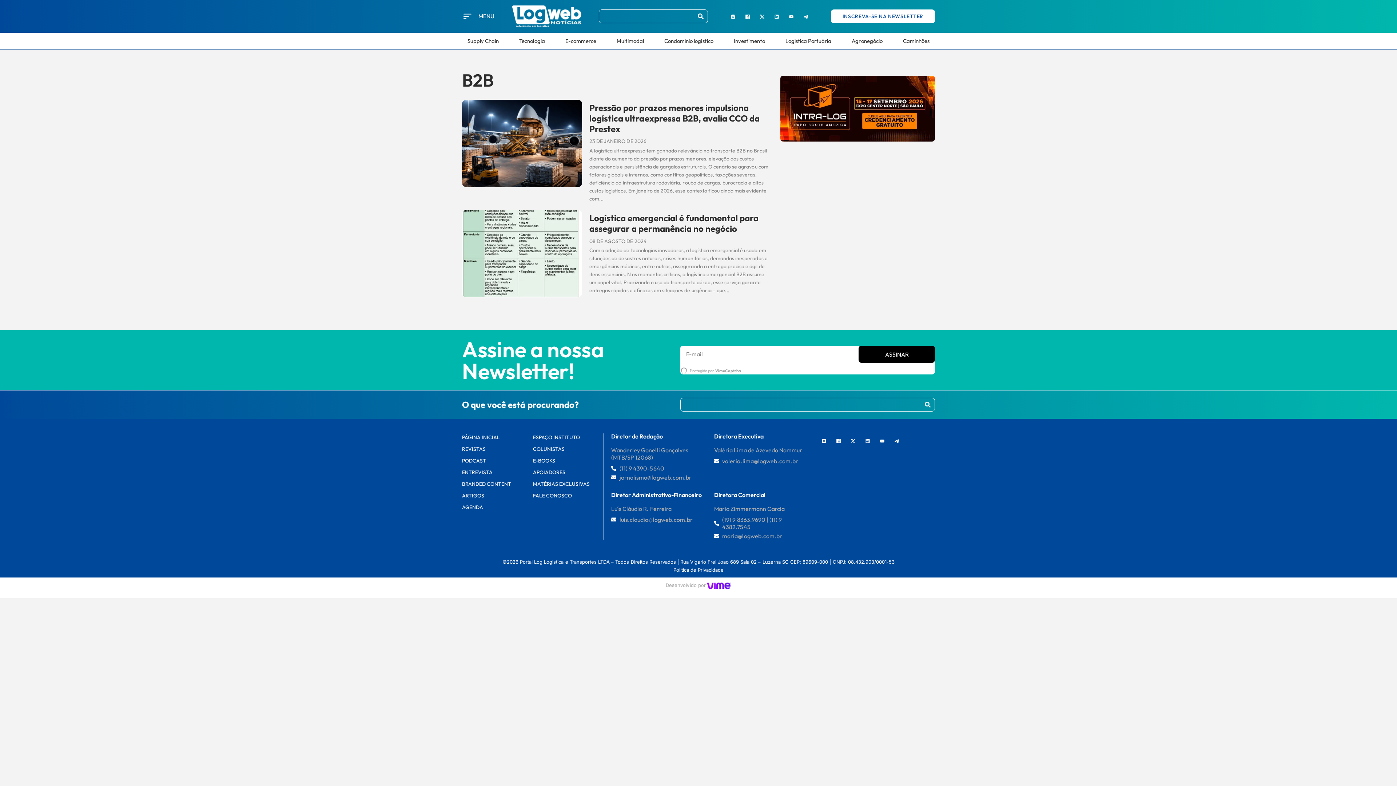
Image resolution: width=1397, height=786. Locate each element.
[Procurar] (701, 16)
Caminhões (916, 40)
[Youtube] (791, 16)
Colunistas (549, 449)
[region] (95, 731)
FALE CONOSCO (552, 495)
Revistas (474, 449)
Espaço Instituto (556, 437)
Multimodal (630, 40)
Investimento (749, 40)
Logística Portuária (808, 40)
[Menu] (467, 16)
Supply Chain (483, 40)
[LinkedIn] (776, 16)
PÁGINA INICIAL (481, 437)
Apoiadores (549, 472)
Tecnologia (532, 40)
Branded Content (487, 484)
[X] (762, 16)
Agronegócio (867, 40)
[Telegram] (806, 16)
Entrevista (477, 472)
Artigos (473, 495)
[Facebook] (747, 16)
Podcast (474, 460)
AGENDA (472, 507)
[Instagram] (733, 16)
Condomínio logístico (688, 40)
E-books (544, 460)
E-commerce (580, 40)
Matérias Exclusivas (561, 484)
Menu (486, 16)
